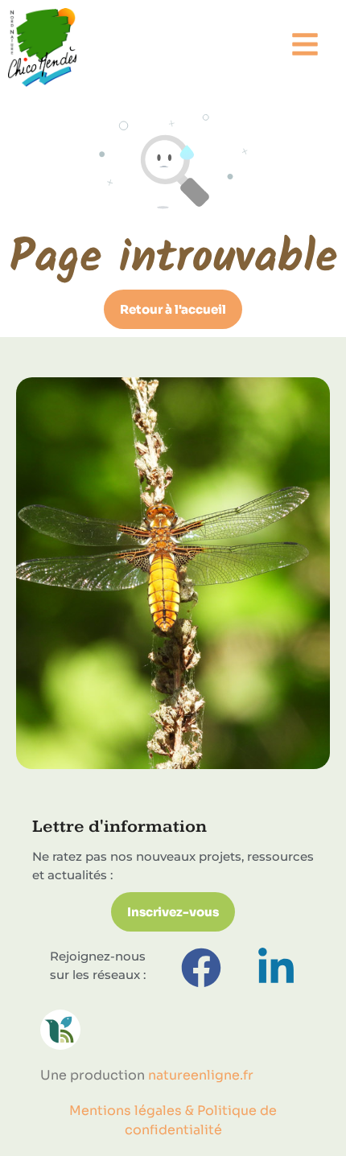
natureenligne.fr (200, 1075)
